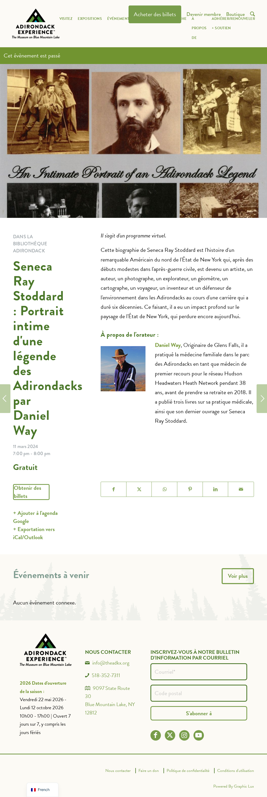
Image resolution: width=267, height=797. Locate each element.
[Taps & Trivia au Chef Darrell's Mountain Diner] (262, 398)
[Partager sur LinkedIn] (215, 489)
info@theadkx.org (110, 663)
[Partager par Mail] (241, 489)
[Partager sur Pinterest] (190, 489)
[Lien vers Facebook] (155, 735)
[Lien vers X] (170, 735)
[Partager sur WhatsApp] (164, 489)
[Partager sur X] (139, 489)
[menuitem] (66, 27)
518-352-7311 (106, 675)
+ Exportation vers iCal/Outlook (34, 533)
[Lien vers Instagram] (184, 735)
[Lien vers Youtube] (198, 735)
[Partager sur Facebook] (113, 489)
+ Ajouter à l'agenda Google (35, 517)
